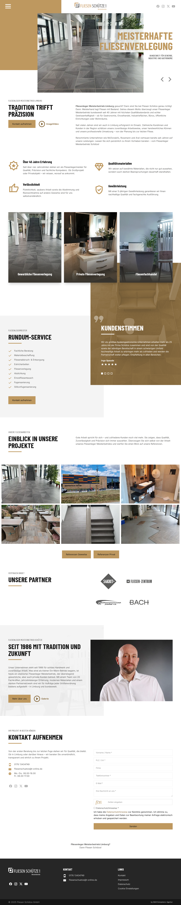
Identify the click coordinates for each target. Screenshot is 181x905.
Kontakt (121, 875)
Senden (133, 826)
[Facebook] (158, 6)
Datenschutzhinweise (117, 812)
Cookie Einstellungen (128, 888)
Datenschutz (124, 884)
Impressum (123, 880)
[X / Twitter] (168, 6)
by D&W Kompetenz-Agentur (162, 902)
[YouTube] (173, 6)
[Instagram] (163, 6)
